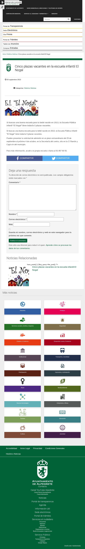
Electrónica (10, 30)
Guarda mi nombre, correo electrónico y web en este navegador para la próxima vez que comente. (40, 234)
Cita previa (42, 521)
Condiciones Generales (55, 448)
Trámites (10, 40)
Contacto (42, 486)
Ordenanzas (42, 527)
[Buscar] (68, 19)
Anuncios (11, 44)
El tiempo (42, 537)
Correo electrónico (18, 219)
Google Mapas (42, 543)
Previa (7, 34)
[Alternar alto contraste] (2, 2)
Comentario (14, 182)
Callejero (42, 541)
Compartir (27, 158)
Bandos (42, 525)
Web (11, 224)
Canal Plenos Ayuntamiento (42, 492)
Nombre (13, 214)
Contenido (77, 19)
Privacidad (37, 448)
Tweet (7, 88)
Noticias (42, 498)
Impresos (42, 523)
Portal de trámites (42, 516)
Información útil (42, 508)
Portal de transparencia (42, 501)
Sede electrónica (42, 512)
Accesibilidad (11, 448)
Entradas (10, 48)
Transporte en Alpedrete (42, 539)
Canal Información (42, 494)
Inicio (4, 54)
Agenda (42, 505)
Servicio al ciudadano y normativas (35, 13)
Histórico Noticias (12, 54)
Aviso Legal (25, 448)
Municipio (54, 13)
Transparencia (13, 26)
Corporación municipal (13, 13)
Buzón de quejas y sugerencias (42, 531)
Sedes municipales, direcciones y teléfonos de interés (44, 8)
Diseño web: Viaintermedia (72, 546)
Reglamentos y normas (42, 529)
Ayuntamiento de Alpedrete (15, 8)
